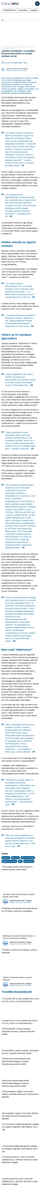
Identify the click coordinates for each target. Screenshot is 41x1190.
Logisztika (33, 10)
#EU (20, 861)
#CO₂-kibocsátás (27, 858)
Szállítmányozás (10, 10)
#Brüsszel (15, 858)
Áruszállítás (22, 10)
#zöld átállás (28, 861)
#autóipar (5, 858)
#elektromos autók (9, 861)
